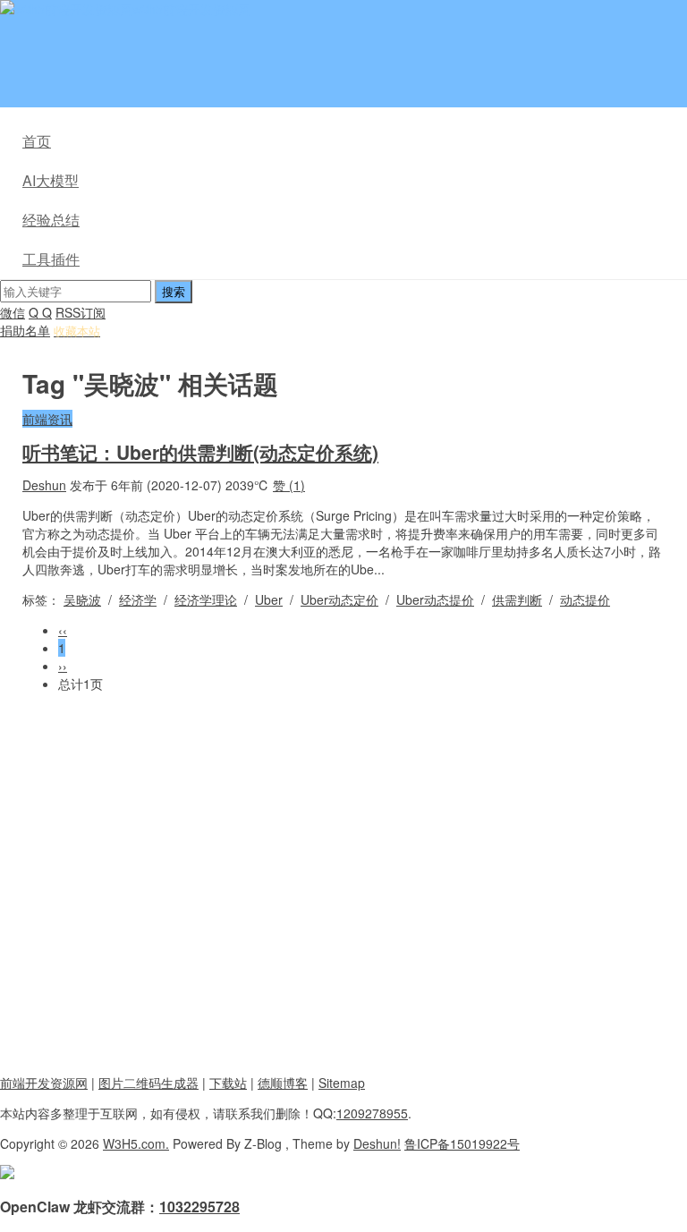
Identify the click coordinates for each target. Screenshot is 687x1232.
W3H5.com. (136, 1143)
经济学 (138, 599)
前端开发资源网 (44, 1083)
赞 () (289, 485)
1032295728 (199, 1206)
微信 (12, 312)
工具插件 (51, 259)
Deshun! (377, 1143)
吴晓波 (82, 599)
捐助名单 (25, 330)
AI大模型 (50, 180)
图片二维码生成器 (148, 1083)
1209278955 (372, 1113)
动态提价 (585, 599)
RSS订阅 (80, 312)
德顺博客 (283, 1083)
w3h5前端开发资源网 (191, 9)
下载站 (228, 1083)
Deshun (44, 485)
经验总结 (51, 219)
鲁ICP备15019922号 (462, 1143)
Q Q (40, 312)
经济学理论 (205, 599)
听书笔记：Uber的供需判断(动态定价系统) (200, 451)
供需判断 (517, 599)
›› (62, 666)
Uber (269, 599)
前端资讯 (47, 419)
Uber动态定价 (339, 599)
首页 (36, 141)
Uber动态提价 (435, 599)
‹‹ (62, 630)
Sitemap (341, 1083)
